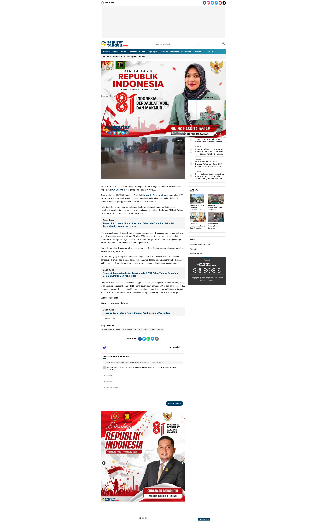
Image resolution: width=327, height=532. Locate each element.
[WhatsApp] (119, 133)
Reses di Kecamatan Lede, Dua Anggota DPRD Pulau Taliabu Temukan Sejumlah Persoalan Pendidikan (140, 274)
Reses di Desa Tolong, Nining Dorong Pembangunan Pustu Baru (136, 313)
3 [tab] (146, 518)
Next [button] (220, 133)
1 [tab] (106, 132)
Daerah (113, 96)
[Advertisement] (163, 24)
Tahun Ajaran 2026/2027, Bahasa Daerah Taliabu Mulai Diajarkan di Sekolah (208, 127)
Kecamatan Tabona (131, 329)
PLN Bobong (117, 190)
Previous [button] (215, 133)
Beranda (104, 96)
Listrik (146, 329)
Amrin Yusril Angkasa (156, 195)
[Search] (197, 44)
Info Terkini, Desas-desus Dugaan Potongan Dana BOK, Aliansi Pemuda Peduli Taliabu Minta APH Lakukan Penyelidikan (209, 166)
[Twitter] (114, 133)
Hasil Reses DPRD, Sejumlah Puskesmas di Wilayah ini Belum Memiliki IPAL (198, 209)
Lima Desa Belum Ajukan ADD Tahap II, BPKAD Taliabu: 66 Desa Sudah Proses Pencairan (209, 139)
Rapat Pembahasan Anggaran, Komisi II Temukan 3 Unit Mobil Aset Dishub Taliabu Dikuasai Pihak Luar (209, 152)
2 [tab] (143, 518)
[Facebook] (110, 133)
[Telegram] (123, 133)
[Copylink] (127, 133)
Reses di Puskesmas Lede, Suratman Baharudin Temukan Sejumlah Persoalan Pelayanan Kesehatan (138, 224)
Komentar (179, 133)
